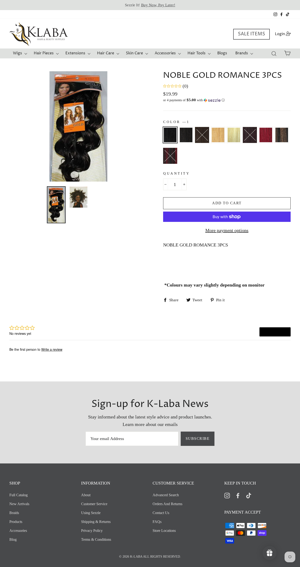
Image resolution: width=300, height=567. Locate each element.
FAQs (157, 522)
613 (234, 135)
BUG (266, 135)
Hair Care (105, 53)
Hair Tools (197, 53)
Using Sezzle (91, 513)
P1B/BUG (170, 156)
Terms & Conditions (96, 539)
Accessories (165, 53)
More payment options (226, 230)
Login (284, 34)
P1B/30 (282, 135)
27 (218, 135)
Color (176, 122)
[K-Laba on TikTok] (248, 495)
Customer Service (94, 504)
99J (250, 135)
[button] (227, 100)
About (85, 495)
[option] (150, 5)
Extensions (75, 53)
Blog (13, 539)
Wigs (17, 53)
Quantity (176, 173)
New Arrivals (19, 504)
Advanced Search (166, 495)
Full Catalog (18, 495)
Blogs (222, 53)
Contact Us (161, 513)
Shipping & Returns (96, 522)
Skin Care (134, 53)
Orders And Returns (167, 504)
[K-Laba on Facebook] (238, 495)
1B (186, 135)
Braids (14, 513)
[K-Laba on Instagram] (227, 495)
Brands (241, 53)
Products (15, 522)
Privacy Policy (92, 531)
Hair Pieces (44, 53)
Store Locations (164, 531)
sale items (251, 34)
